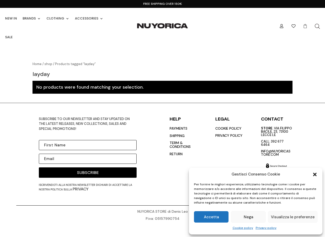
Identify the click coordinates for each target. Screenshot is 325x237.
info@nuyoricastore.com (275, 153)
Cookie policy (243, 228)
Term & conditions (180, 145)
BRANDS (29, 18)
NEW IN (11, 18)
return (176, 154)
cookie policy (228, 128)
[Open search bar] (317, 26)
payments (178, 128)
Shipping (177, 135)
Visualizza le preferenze (293, 217)
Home (37, 64)
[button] (314, 174)
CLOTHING (55, 18)
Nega (248, 217)
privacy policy (228, 135)
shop (48, 64)
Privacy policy (266, 228)
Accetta (211, 217)
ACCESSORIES (86, 18)
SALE (9, 37)
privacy (81, 189)
